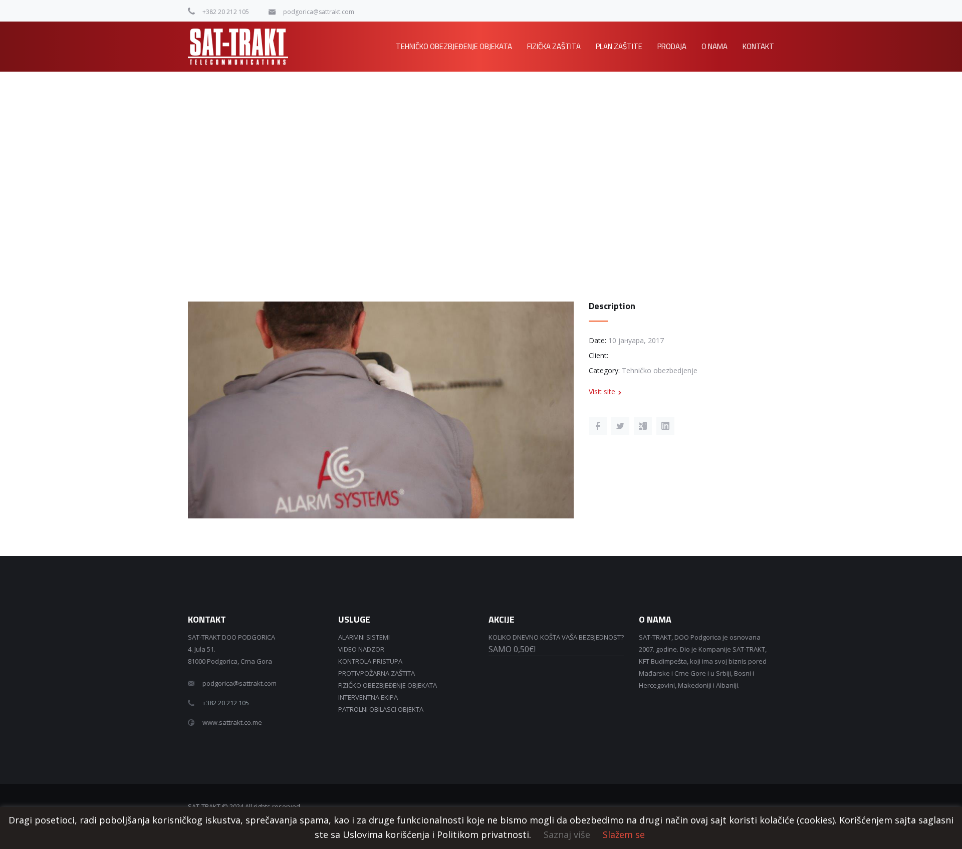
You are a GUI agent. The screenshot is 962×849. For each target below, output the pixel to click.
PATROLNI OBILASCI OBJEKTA (380, 709)
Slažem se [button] (624, 834)
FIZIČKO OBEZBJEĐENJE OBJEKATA (387, 685)
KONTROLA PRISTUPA (370, 661)
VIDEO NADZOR (361, 649)
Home (674, 102)
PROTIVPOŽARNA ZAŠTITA (376, 673)
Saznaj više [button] (567, 834)
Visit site (602, 391)
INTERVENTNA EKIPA (368, 697)
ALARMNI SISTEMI (364, 637)
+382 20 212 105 (225, 12)
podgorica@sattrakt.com (318, 12)
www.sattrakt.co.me (232, 722)
